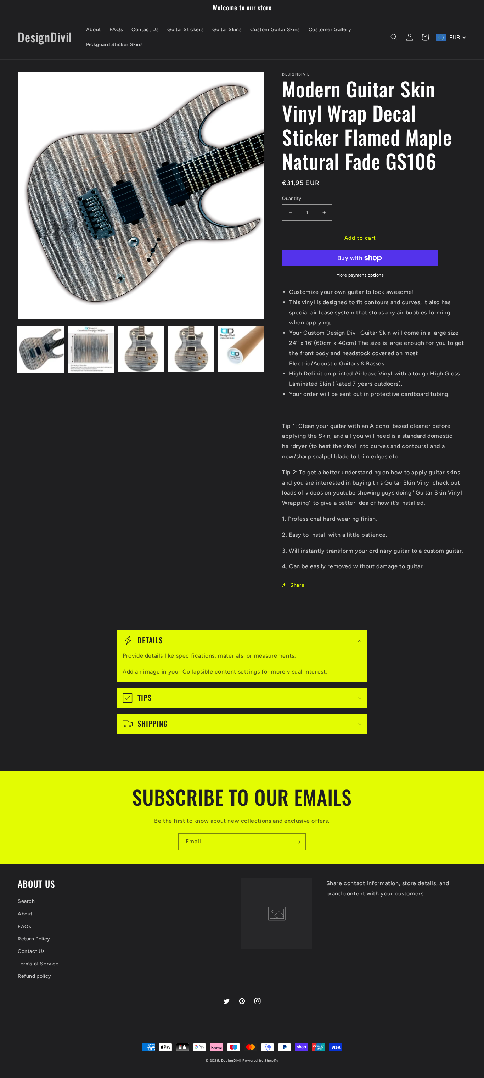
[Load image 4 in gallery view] (191, 349)
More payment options (360, 275)
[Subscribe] (297, 841)
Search (26, 901)
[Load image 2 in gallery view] (91, 349)
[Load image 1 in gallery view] (41, 349)
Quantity (291, 198)
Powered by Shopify (260, 1060)
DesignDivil (231, 1060)
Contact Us (31, 951)
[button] (394, 37)
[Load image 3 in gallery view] (141, 349)
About (25, 914)
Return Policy (34, 939)
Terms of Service (38, 964)
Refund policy (34, 976)
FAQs (24, 926)
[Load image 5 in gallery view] (241, 349)
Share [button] (297, 585)
